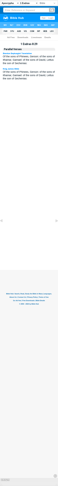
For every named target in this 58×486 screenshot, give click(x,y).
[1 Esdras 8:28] (3, 227)
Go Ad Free (5, 480)
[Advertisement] (33, 248)
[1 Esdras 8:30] (54, 227)
